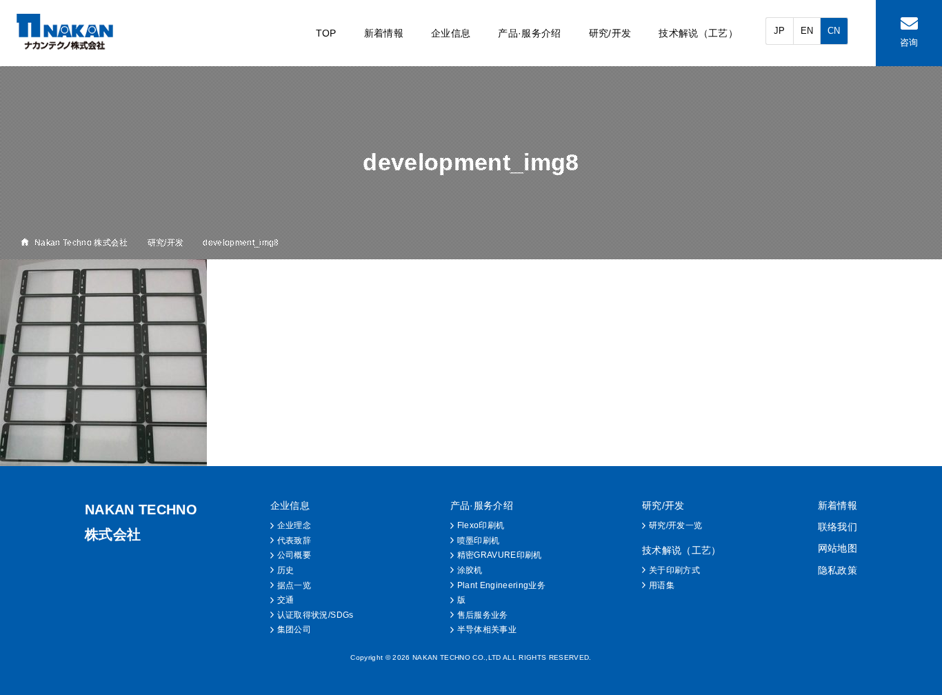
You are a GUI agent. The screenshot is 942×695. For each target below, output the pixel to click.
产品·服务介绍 (529, 33)
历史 (285, 570)
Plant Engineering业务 (501, 585)
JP (779, 31)
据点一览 (294, 585)
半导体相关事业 (487, 629)
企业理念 (294, 525)
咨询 (909, 42)
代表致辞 (294, 540)
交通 (285, 600)
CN (834, 31)
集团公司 (294, 629)
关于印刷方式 (674, 570)
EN (807, 31)
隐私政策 (837, 570)
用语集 (661, 585)
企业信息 (450, 33)
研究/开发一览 (675, 525)
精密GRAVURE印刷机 (499, 555)
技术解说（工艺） (698, 33)
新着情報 (383, 33)
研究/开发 (610, 33)
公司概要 (294, 555)
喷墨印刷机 (478, 540)
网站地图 (837, 548)
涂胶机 (470, 570)
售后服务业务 (482, 615)
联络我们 (837, 526)
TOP (326, 33)
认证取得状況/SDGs (315, 615)
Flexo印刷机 (481, 525)
